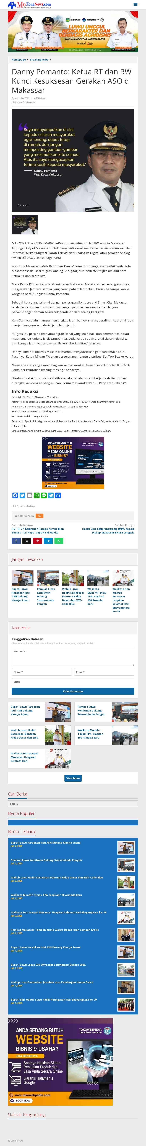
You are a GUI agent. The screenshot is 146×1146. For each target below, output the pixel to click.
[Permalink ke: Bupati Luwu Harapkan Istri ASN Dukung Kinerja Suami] (22, 578)
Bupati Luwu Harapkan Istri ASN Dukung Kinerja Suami (25, 710)
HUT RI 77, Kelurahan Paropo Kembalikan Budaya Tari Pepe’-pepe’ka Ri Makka (38, 528)
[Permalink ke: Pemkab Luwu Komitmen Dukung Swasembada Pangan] (48, 578)
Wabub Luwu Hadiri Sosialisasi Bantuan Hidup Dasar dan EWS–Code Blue (73, 596)
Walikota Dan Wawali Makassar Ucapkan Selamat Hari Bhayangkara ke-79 (121, 600)
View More (73, 778)
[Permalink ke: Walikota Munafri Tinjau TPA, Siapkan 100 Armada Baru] (98, 578)
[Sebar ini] (16, 541)
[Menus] (135, 4)
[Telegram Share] (48, 541)
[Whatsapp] (58, 541)
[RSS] (39, 516)
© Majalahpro (15, 1140)
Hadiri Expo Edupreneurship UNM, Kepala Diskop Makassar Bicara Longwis (108, 528)
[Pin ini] (37, 541)
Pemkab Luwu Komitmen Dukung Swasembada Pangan (46, 596)
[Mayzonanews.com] (29, 5)
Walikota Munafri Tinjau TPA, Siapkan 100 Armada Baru (96, 596)
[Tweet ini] (26, 541)
